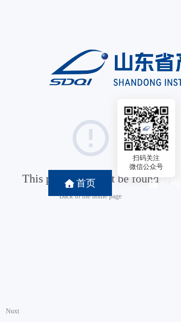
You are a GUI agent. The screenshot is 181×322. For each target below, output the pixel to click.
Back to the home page (90, 196)
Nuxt (12, 311)
